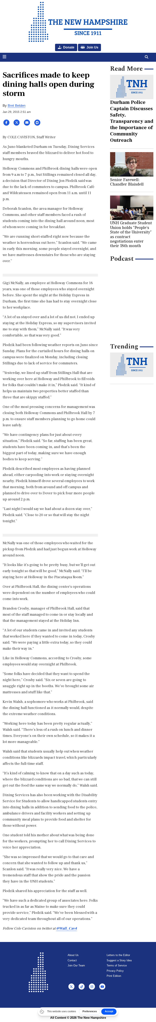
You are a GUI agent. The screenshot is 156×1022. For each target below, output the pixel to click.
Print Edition (114, 975)
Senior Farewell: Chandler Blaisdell (127, 182)
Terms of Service (117, 965)
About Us (73, 955)
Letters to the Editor (118, 955)
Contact (72, 960)
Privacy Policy (115, 970)
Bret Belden (16, 106)
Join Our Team (76, 965)
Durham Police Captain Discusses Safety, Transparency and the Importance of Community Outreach (131, 121)
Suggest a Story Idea (119, 960)
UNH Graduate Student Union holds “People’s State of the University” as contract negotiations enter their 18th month (131, 234)
